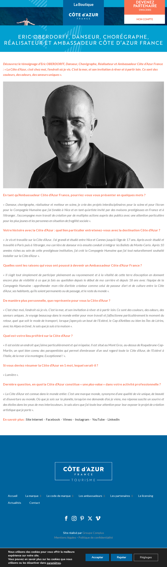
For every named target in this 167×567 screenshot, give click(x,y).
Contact (34, 502)
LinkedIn (114, 419)
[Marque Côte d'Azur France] (83, 16)
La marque (31, 495)
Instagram (82, 419)
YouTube (98, 419)
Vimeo (67, 419)
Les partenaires (120, 495)
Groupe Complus (93, 532)
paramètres (54, 563)
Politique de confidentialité (95, 537)
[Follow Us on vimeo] (98, 518)
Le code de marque (59, 495)
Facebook (53, 419)
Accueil (12, 495)
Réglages (146, 557)
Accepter (97, 557)
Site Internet (34, 419)
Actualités (14, 502)
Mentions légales (65, 537)
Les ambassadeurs (90, 495)
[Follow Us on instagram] (74, 518)
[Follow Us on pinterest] (82, 518)
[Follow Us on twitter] (90, 518)
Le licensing (145, 495)
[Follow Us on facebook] (66, 518)
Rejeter (121, 557)
